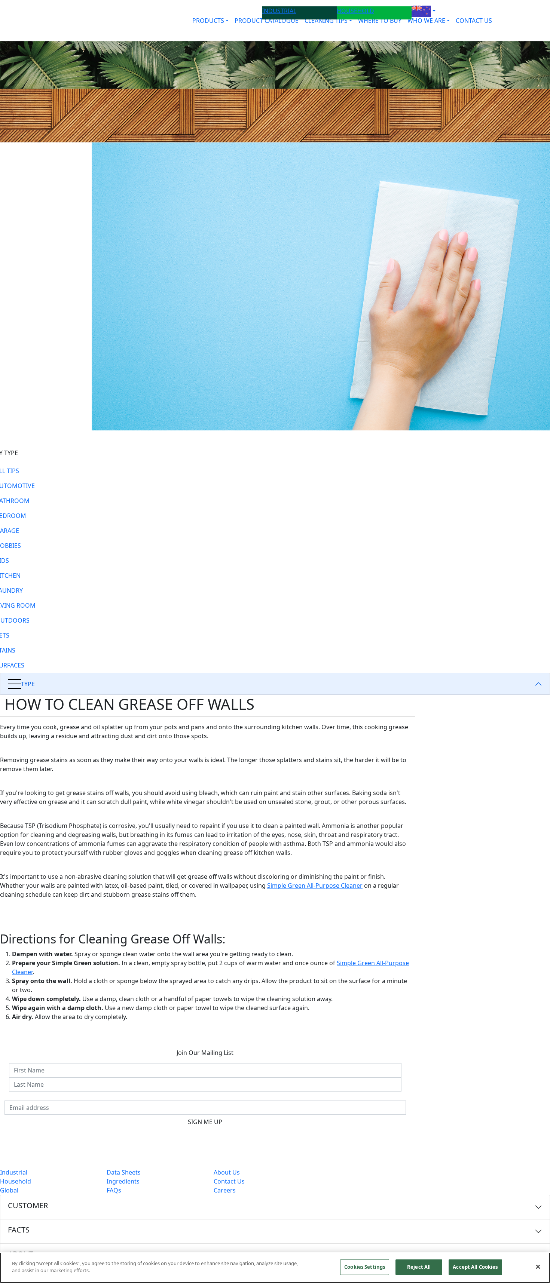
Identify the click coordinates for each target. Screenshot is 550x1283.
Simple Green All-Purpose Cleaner (315, 885)
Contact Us (229, 1181)
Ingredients (123, 1181)
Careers (225, 1190)
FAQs (114, 1190)
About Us (227, 1172)
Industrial (13, 1172)
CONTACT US (474, 20)
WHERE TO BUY (379, 20)
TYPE (28, 684)
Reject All (419, 1267)
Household (15, 1181)
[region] (275, 1267)
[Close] (538, 1266)
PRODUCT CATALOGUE (267, 20)
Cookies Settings (364, 1267)
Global (9, 1190)
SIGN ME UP (205, 1122)
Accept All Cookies (475, 1267)
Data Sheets (124, 1172)
